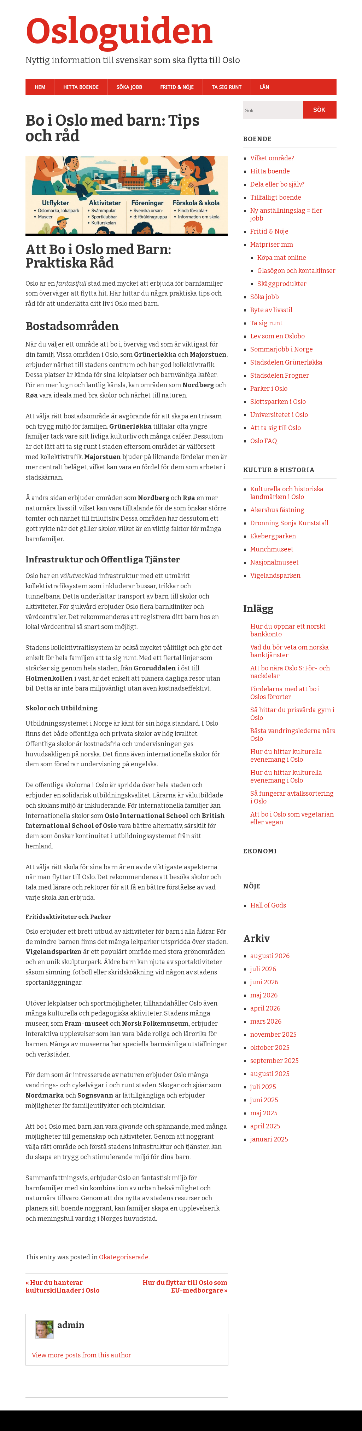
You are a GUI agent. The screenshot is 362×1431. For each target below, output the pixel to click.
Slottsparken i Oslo (278, 402)
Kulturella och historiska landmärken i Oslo (286, 493)
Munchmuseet (271, 549)
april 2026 (265, 1008)
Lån (264, 87)
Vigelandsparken (275, 575)
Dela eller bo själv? (277, 184)
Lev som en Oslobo (277, 336)
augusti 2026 (270, 956)
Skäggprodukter (281, 284)
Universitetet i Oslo (279, 415)
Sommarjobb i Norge (281, 349)
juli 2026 (263, 969)
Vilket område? (272, 158)
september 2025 (274, 1061)
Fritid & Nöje (177, 87)
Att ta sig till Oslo (275, 428)
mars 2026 (265, 1021)
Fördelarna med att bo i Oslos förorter (285, 693)
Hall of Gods (268, 905)
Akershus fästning (277, 510)
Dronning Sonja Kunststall (289, 523)
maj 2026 (264, 995)
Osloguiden (119, 31)
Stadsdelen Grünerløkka (286, 362)
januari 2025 (269, 1139)
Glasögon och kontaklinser (296, 271)
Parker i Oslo (268, 389)
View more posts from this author (81, 1355)
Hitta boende (81, 87)
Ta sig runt (227, 87)
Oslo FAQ (263, 441)
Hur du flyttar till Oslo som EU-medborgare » (185, 1286)
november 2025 (273, 1034)
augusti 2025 (270, 1074)
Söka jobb (129, 87)
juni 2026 (264, 982)
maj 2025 (264, 1113)
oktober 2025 (270, 1048)
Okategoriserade (123, 1257)
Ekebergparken (273, 536)
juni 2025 (264, 1100)
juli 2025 (263, 1087)
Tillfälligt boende (275, 197)
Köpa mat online (281, 258)
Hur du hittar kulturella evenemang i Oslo (286, 755)
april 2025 (265, 1126)
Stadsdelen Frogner (279, 375)
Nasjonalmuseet (274, 562)
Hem (40, 87)
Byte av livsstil (271, 310)
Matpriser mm (271, 244)
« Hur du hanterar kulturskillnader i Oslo (62, 1286)
